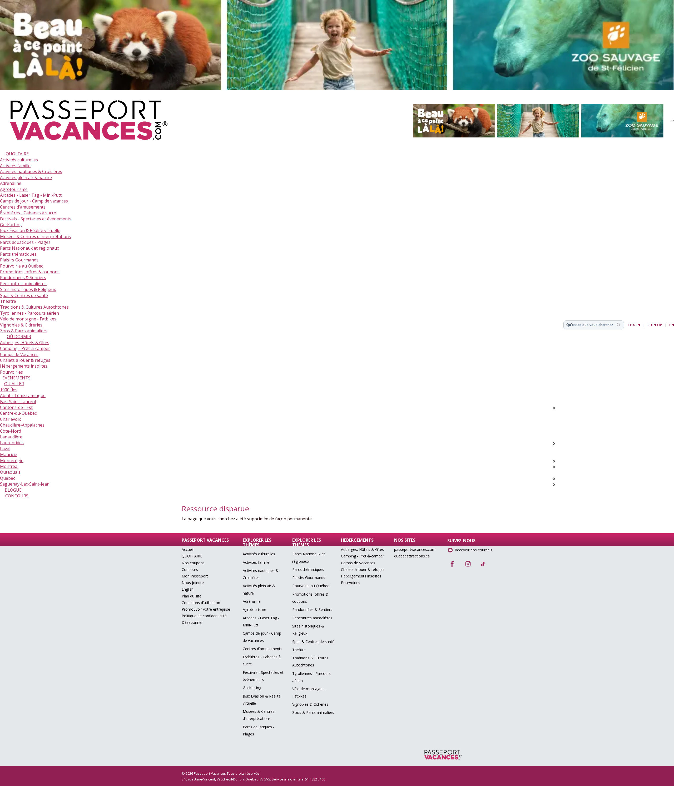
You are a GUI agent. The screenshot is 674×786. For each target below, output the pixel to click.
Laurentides (12, 443)
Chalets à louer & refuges (25, 360)
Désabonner (192, 622)
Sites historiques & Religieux (28, 289)
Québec (7, 478)
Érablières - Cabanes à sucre (28, 213)
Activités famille (15, 166)
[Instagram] (468, 562)
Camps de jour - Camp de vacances (34, 201)
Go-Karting (11, 225)
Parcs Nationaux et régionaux (29, 248)
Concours (190, 569)
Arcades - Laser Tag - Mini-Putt (31, 195)
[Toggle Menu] (672, 120)
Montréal (9, 466)
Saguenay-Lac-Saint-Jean (24, 484)
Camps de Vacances (19, 354)
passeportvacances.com (414, 549)
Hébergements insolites (23, 366)
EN (671, 325)
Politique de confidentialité (204, 615)
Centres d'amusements (23, 207)
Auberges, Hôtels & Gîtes (24, 342)
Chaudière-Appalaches (22, 425)
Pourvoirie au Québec (21, 266)
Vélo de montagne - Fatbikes (28, 319)
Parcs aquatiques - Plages (25, 242)
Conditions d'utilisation (201, 602)
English (188, 589)
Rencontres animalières (23, 283)
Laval (5, 449)
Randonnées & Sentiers (23, 277)
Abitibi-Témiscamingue (23, 395)
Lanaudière (11, 437)
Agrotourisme (14, 189)
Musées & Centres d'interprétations (35, 236)
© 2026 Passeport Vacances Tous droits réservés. (221, 773)
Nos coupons (193, 562)
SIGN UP (654, 325)
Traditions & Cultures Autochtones (34, 307)
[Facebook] (452, 562)
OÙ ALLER (14, 384)
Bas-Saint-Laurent (18, 401)
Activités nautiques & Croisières (31, 171)
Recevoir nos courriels (473, 549)
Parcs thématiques (18, 254)
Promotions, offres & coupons (30, 272)
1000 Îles (8, 390)
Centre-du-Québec (18, 413)
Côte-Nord (10, 431)
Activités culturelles (19, 160)
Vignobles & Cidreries (21, 325)
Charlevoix (10, 419)
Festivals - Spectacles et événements (35, 219)
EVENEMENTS (16, 378)
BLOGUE (13, 490)
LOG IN (634, 325)
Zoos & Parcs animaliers (23, 331)
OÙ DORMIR (19, 336)
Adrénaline (10, 183)
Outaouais (10, 472)
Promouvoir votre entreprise (206, 609)
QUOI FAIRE (17, 154)
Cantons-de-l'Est (16, 407)
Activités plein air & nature (26, 177)
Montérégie (11, 460)
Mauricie (8, 454)
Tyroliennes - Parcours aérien (29, 313)
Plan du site (191, 596)
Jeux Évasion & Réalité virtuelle (30, 230)
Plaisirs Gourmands (19, 260)
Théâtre (8, 301)
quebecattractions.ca (412, 555)
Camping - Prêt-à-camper (25, 348)
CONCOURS (16, 496)
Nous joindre (193, 582)
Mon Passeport (195, 576)
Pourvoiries (11, 372)
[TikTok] (483, 562)
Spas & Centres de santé (24, 295)
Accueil (188, 549)
